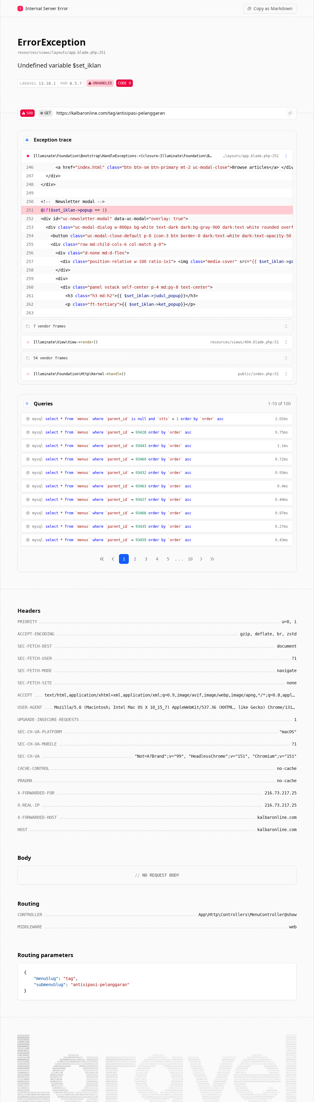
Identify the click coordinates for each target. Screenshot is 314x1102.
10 (190, 559)
